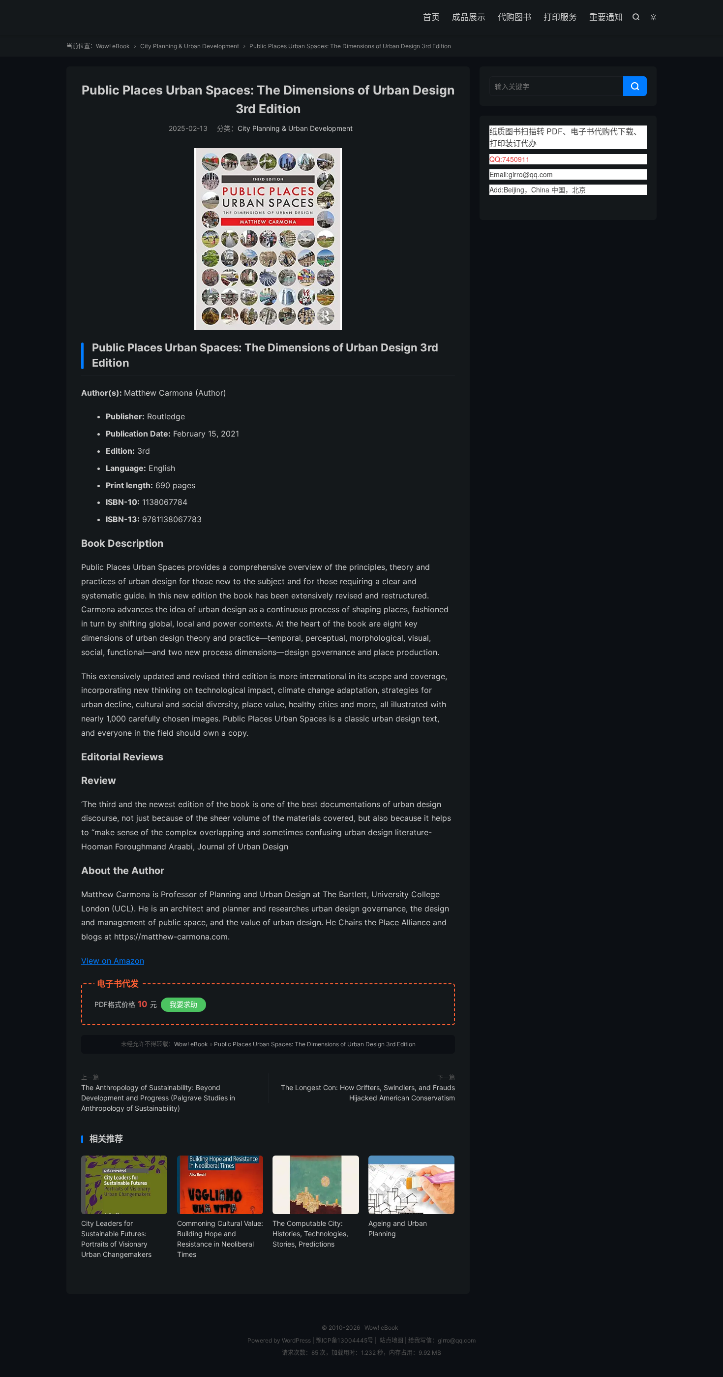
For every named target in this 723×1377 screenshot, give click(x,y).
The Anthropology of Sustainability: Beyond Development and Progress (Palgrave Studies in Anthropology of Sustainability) (158, 1097)
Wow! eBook (113, 46)
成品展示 (468, 17)
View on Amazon (112, 961)
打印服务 (560, 17)
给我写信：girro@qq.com (442, 1340)
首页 (431, 17)
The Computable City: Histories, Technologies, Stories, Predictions (310, 1233)
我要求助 (183, 1004)
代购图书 (514, 17)
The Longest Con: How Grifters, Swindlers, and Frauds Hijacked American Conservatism (368, 1092)
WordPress (295, 1340)
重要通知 (606, 17)
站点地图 (391, 1340)
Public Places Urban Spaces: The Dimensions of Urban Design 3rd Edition (315, 1044)
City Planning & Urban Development (189, 46)
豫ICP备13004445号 (344, 1340)
